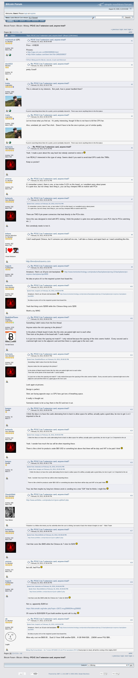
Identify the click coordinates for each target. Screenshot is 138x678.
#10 (131, 286)
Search (22, 21)
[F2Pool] (9, 55)
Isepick (8, 266)
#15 (131, 462)
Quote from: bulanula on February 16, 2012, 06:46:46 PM (45, 586)
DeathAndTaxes (11, 317)
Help (16, 21)
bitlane (8, 234)
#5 (132, 148)
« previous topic (117, 29)
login (26, 13)
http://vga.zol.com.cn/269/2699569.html (42, 52)
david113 (9, 64)
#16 (131, 495)
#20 (131, 620)
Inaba (7, 83)
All (21, 32)
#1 (132, 41)
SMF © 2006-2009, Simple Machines (77, 674)
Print (130, 32)
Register (35, 21)
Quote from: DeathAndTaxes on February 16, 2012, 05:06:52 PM (48, 359)
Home (10, 21)
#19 (131, 582)
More (42, 21)
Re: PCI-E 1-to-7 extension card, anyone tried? (50, 64)
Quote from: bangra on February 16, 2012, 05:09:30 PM (45, 435)
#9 (132, 267)
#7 (132, 199)
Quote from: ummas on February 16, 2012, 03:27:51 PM (45, 203)
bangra (8, 408)
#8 (132, 234)
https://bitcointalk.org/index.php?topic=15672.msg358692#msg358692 (53, 608)
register (32, 13)
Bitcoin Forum (9, 26)
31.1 (30, 17)
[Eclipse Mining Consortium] (9, 110)
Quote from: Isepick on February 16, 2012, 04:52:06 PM (45, 290)
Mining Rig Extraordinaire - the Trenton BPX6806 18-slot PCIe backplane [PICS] (52, 650)
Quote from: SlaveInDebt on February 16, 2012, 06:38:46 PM (46, 535)
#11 (131, 318)
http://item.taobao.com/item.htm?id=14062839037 (46, 54)
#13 (131, 409)
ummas (8, 179)
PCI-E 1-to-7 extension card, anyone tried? (47, 26)
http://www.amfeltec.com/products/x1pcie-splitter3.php (47, 500)
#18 (131, 562)
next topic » (128, 29)
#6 (132, 180)
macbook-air (10, 40)
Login (28, 21)
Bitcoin (19, 26)
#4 (132, 116)
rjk (6, 619)
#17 (131, 530)
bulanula (9, 147)
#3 (132, 84)
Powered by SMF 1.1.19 (56, 674)
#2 (132, 65)
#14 (131, 430)
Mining (26, 26)
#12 (131, 355)
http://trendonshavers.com (38, 261)
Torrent (34, 17)
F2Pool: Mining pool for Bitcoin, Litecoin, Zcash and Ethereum (46, 60)
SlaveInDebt (10, 494)
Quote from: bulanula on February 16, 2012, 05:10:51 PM (45, 466)
